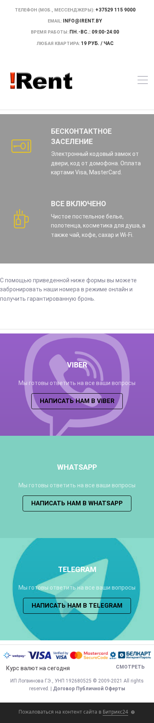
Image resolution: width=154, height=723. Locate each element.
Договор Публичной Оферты (89, 688)
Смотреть (130, 667)
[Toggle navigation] (143, 81)
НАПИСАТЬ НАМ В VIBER (77, 401)
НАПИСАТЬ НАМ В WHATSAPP (77, 503)
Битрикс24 (115, 711)
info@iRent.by (82, 21)
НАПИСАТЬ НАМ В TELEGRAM (77, 605)
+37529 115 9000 (115, 10)
